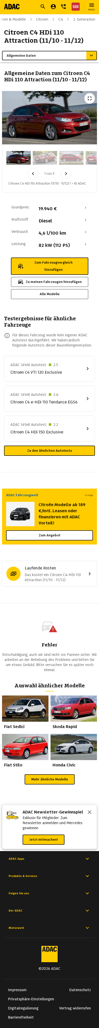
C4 (60, 19)
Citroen (42, 19)
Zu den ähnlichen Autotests (49, 450)
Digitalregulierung (23, 1008)
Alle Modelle (50, 294)
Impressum (17, 990)
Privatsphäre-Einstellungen (31, 999)
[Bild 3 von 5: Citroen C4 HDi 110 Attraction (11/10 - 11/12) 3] (71, 157)
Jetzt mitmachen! (43, 839)
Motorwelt (16, 928)
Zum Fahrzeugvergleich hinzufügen (53, 266)
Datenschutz (80, 990)
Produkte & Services (23, 876)
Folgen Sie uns (19, 893)
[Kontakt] (63, 7)
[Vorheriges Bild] (33, 173)
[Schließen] (90, 812)
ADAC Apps (16, 858)
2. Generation (84, 19)
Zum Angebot (49, 535)
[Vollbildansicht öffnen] (89, 98)
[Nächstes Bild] (66, 173)
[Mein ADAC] (53, 7)
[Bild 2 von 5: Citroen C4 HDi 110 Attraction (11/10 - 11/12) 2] (45, 157)
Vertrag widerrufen (75, 1008)
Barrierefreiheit (21, 1017)
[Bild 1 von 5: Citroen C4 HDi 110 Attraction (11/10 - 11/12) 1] (18, 157)
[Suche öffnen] (43, 6)
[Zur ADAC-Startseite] (12, 7)
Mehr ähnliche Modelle (49, 779)
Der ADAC (15, 910)
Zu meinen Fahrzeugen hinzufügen (54, 282)
